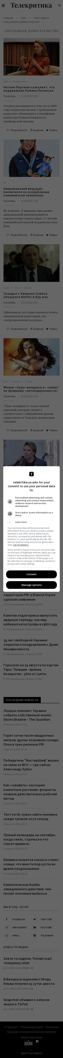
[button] (31, 522)
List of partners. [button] (21, 544)
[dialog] (31, 529)
